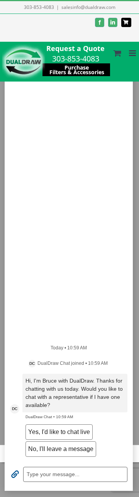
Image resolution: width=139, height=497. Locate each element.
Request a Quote (75, 48)
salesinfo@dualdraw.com (88, 7)
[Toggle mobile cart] (117, 53)
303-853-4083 (39, 7)
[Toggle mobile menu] (133, 53)
